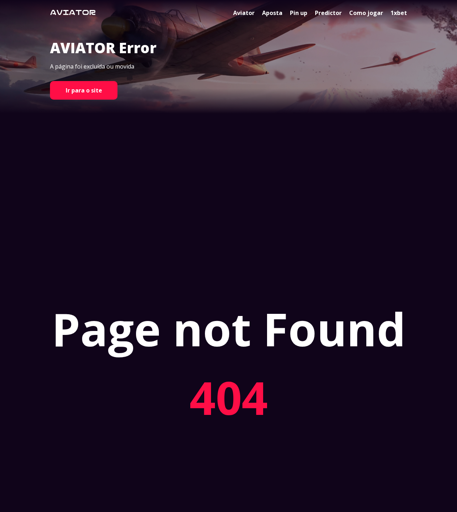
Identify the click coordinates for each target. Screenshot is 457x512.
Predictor (328, 13)
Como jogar (366, 13)
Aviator (244, 13)
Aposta (272, 13)
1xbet (399, 13)
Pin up (298, 13)
